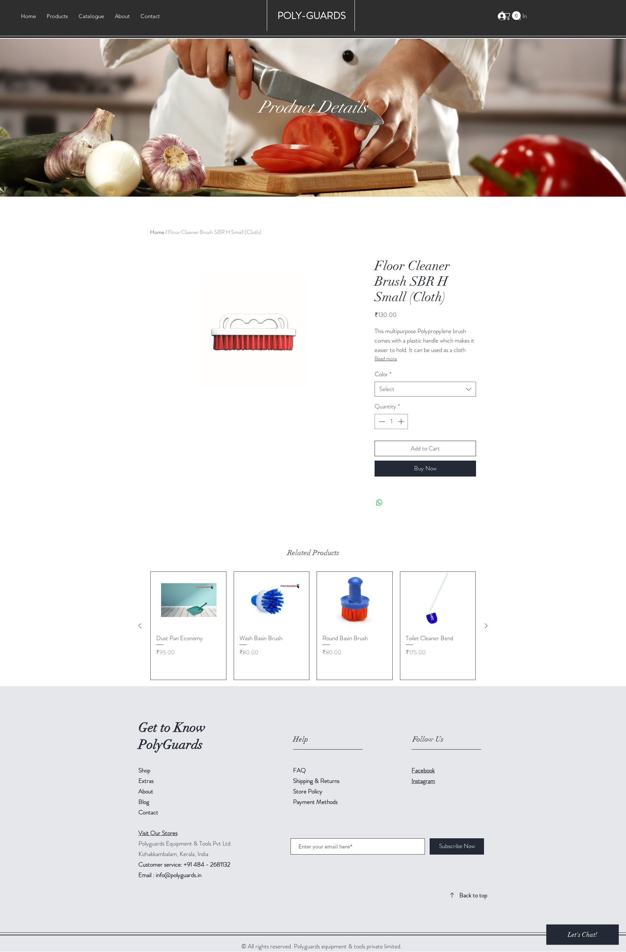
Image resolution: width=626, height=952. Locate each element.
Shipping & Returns (317, 780)
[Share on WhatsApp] (379, 502)
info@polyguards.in (178, 875)
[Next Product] (486, 625)
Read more (386, 358)
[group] (313, 625)
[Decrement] (381, 421)
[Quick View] (188, 600)
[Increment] (401, 421)
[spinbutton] (391, 421)
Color (383, 374)
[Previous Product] (139, 625)
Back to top (473, 895)
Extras (146, 780)
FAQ (299, 770)
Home (157, 232)
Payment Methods (316, 801)
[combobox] (425, 389)
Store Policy (307, 791)
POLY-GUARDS (312, 15)
